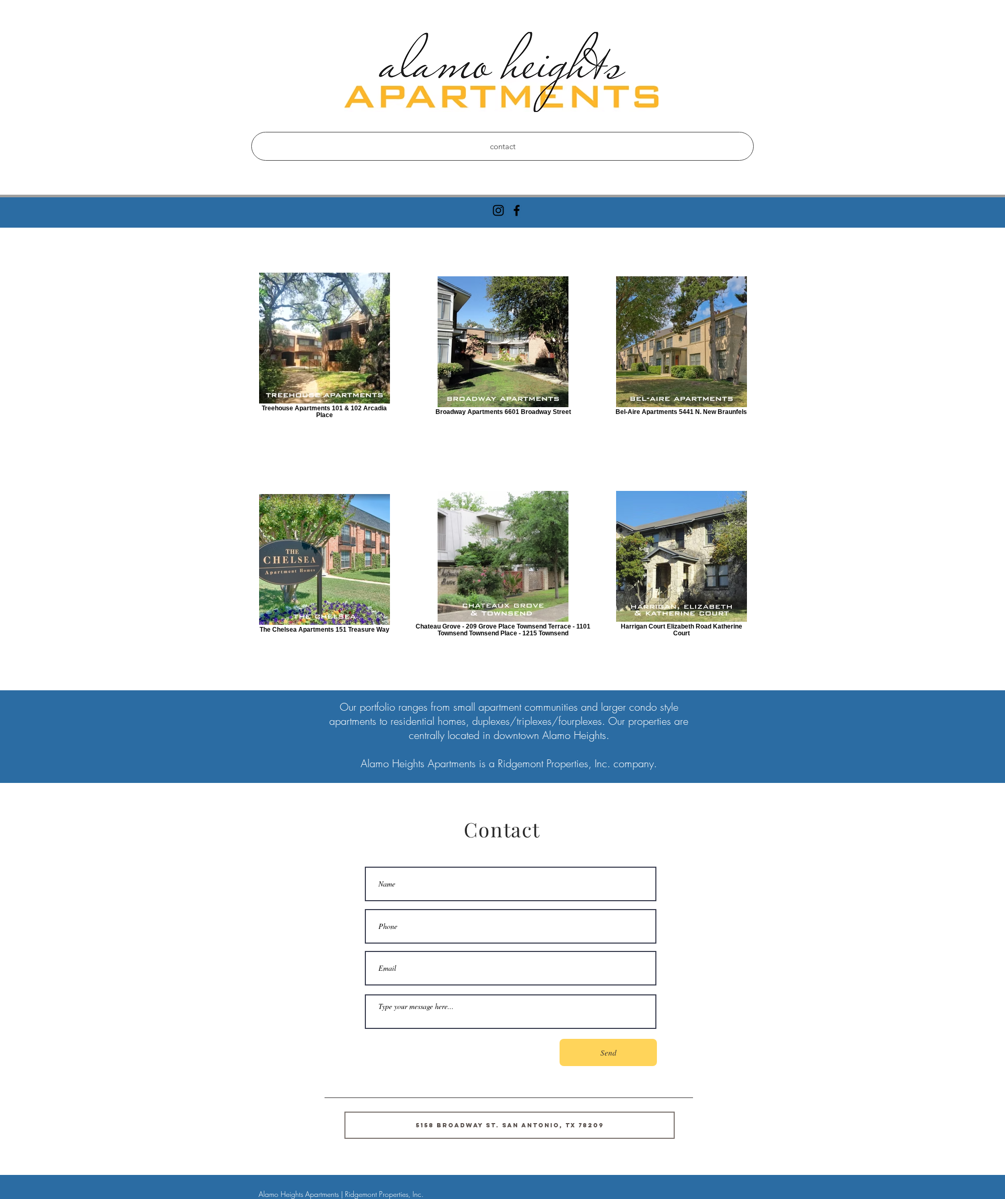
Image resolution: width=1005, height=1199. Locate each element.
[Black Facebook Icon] (516, 210)
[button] (509, 1125)
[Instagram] (498, 210)
